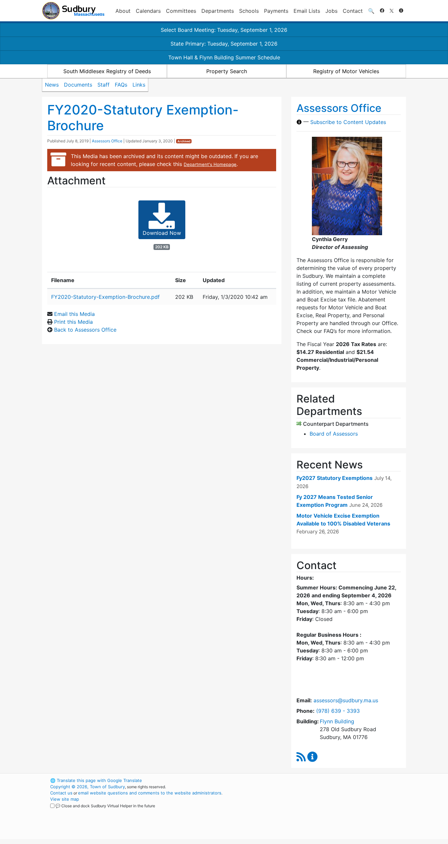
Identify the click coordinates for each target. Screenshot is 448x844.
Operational (329, 811)
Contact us (61, 792)
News (52, 84)
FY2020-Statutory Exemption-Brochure (143, 118)
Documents (78, 84)
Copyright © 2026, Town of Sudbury (87, 786)
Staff (103, 84)
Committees (181, 11)
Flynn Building (337, 721)
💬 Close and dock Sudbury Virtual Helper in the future (105, 805)
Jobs (331, 11)
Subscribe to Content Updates (348, 122)
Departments (217, 11)
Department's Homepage (210, 164)
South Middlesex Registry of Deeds (107, 71)
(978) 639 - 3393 (338, 711)
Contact (353, 11)
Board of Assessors (334, 433)
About (123, 11)
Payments (276, 11)
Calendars (148, 11)
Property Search (226, 71)
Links (138, 84)
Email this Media (74, 314)
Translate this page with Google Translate (96, 780)
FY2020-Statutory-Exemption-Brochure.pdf (105, 297)
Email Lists (307, 11)
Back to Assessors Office (85, 329)
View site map (64, 799)
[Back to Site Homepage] (73, 10)
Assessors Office (107, 140)
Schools (249, 11)
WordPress (318, 780)
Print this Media (73, 322)
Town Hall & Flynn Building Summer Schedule (224, 57)
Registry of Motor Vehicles (346, 71)
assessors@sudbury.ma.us (346, 700)
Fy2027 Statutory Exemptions (334, 478)
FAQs (121, 84)
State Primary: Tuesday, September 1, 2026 (224, 43)
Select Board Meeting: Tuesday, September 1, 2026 (224, 30)
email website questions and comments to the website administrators (149, 792)
